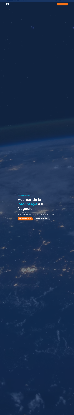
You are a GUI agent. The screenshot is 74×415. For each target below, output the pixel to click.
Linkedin (56, 0)
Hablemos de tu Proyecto (42, 218)
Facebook (61, 0)
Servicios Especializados (25, 218)
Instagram (65, 0)
